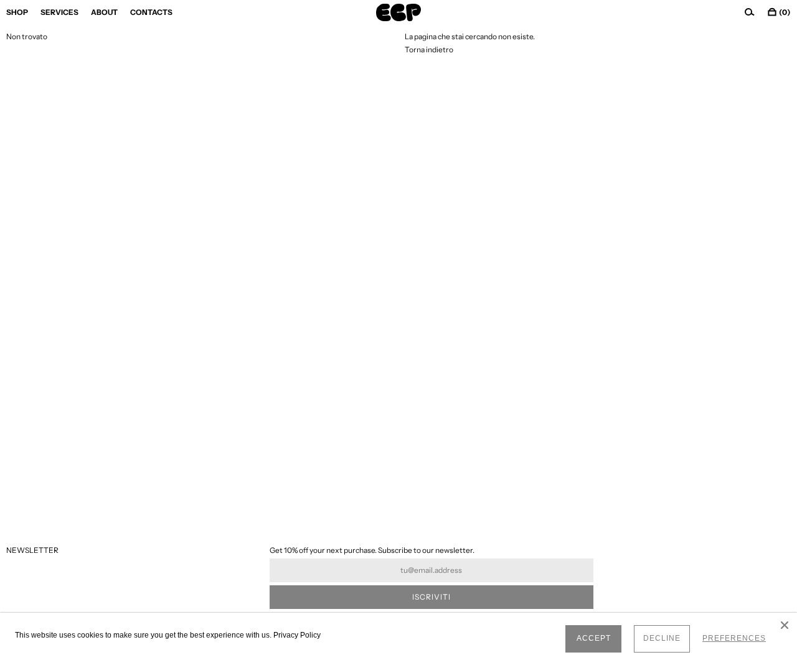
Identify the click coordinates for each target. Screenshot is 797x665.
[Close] (784, 625)
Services (59, 12)
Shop (17, 12)
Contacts (151, 12)
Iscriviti (431, 596)
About (104, 12)
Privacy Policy (297, 635)
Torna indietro (429, 49)
